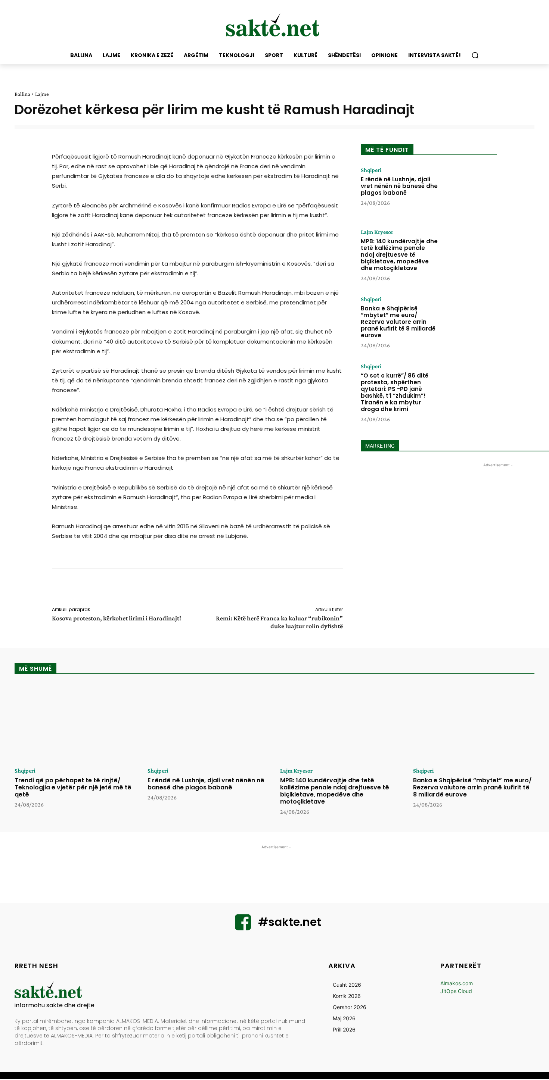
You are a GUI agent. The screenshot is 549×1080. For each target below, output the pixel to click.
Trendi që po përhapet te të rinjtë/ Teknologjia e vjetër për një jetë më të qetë (73, 787)
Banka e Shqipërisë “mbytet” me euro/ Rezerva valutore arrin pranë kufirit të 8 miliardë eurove (398, 321)
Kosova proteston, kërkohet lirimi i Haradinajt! (116, 618)
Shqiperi (371, 170)
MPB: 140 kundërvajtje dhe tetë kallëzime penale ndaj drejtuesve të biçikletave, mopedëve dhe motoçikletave (399, 254)
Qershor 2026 (349, 1007)
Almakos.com (456, 983)
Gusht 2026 (347, 985)
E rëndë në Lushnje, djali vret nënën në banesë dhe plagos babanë (399, 186)
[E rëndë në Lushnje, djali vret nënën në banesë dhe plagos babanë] (470, 190)
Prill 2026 (344, 1029)
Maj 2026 (344, 1018)
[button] (475, 55)
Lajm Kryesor (377, 232)
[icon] (243, 927)
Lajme (42, 94)
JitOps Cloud (456, 991)
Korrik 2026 (347, 996)
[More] (348, 588)
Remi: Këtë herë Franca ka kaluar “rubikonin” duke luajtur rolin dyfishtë (279, 622)
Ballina (22, 94)
